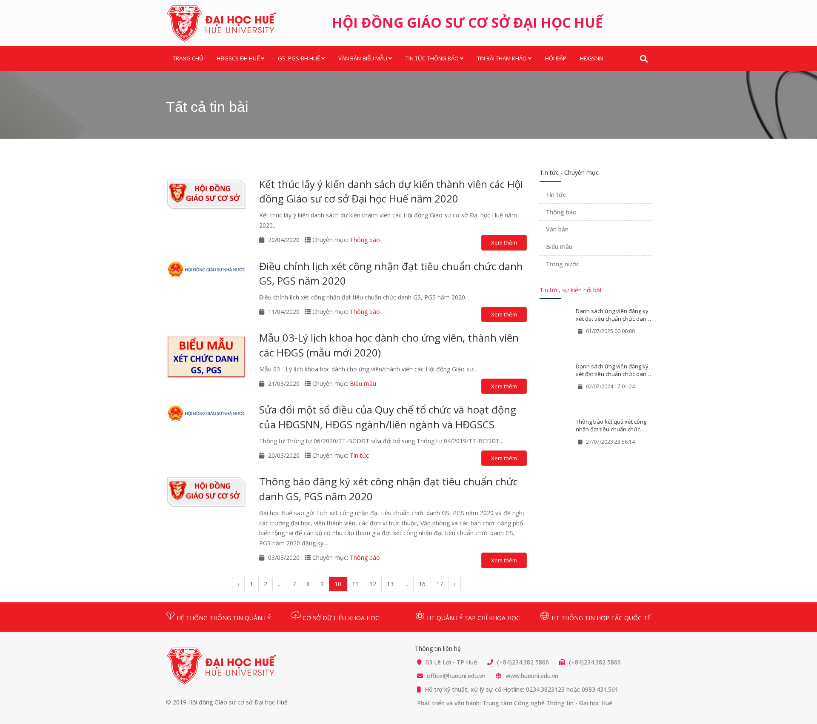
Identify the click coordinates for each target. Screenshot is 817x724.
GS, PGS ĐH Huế (299, 58)
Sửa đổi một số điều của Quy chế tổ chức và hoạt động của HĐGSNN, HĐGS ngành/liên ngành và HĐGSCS (387, 416)
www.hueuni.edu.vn (532, 676)
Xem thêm (504, 242)
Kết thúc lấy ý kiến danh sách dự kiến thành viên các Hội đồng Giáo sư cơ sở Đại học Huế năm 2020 (391, 191)
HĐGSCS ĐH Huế (238, 58)
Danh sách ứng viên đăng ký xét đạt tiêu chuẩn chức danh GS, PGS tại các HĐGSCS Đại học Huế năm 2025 (613, 315)
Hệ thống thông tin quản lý (223, 618)
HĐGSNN (591, 58)
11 (355, 584)
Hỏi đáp (555, 58)
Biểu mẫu (363, 383)
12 (372, 584)
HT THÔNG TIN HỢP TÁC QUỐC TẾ (600, 618)
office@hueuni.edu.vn (456, 676)
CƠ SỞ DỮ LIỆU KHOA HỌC (340, 618)
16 (422, 584)
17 (439, 584)
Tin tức (359, 455)
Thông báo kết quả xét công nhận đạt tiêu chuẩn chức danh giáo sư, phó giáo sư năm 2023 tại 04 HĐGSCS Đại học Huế (611, 425)
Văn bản (557, 229)
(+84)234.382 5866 (523, 662)
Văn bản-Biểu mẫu (362, 58)
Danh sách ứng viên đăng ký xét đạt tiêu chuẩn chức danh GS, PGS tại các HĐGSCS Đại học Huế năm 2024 (613, 370)
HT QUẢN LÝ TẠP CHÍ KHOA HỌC (472, 618)
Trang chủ (188, 58)
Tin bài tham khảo (502, 58)
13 (390, 584)
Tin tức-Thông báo (432, 58)
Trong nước (562, 264)
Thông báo (365, 240)
